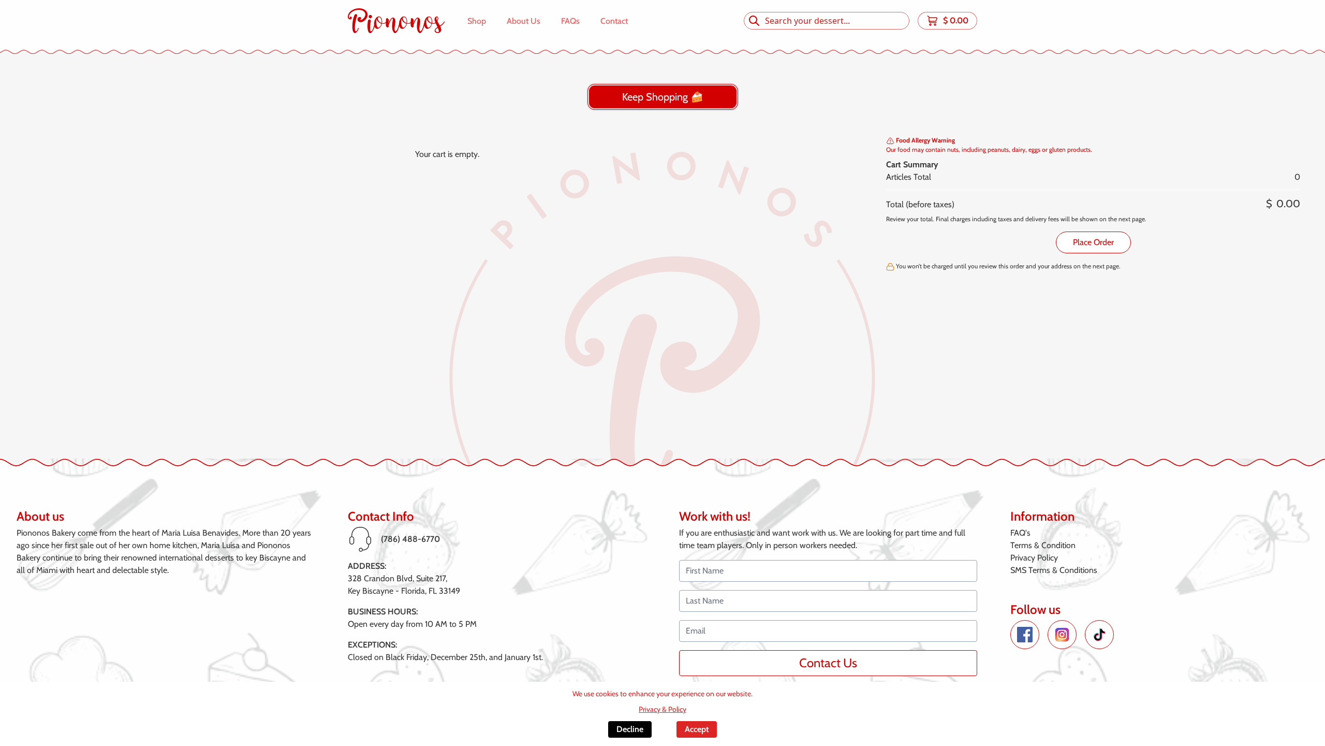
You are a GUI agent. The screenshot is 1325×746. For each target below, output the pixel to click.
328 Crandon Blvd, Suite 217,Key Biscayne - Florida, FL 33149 (404, 584)
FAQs (570, 21)
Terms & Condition (1043, 545)
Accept (697, 729)
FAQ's (1020, 533)
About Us (523, 21)
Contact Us (828, 662)
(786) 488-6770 (410, 539)
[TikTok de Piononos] (1099, 634)
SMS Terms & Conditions (1053, 570)
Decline (629, 729)
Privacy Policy (1034, 558)
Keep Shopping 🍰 (662, 97)
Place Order (1093, 242)
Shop (476, 21)
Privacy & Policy (662, 709)
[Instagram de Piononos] (1062, 634)
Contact (614, 21)
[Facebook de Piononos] (1024, 634)
